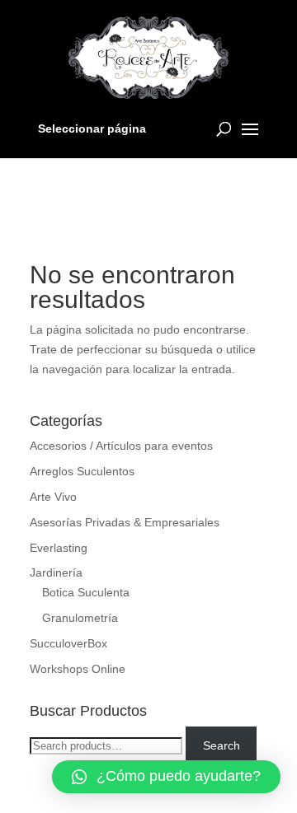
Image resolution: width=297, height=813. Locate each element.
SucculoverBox (68, 643)
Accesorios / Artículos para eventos (121, 445)
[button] (166, 776)
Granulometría (80, 617)
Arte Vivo (53, 496)
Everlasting (58, 547)
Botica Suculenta (86, 592)
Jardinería (56, 572)
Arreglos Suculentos (82, 471)
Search (221, 745)
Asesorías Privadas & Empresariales (124, 522)
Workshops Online (77, 668)
